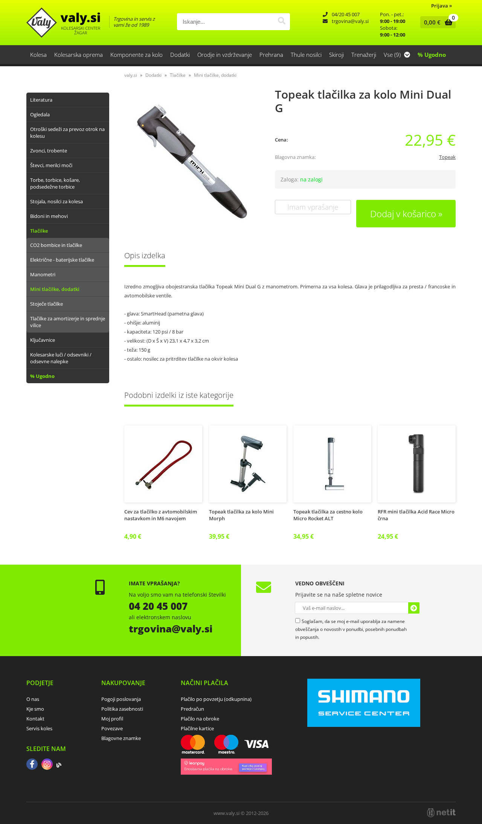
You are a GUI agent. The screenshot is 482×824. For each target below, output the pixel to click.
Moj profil (112, 718)
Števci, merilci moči (51, 165)
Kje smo (35, 708)
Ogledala (40, 114)
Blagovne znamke (121, 738)
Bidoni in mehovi (49, 216)
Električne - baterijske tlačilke (62, 259)
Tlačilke (39, 230)
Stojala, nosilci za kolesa (56, 201)
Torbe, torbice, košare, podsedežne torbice (55, 183)
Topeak (447, 157)
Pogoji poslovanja (121, 699)
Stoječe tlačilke (46, 303)
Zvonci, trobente (48, 150)
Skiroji (336, 54)
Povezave (112, 728)
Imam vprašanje (312, 207)
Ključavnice (42, 340)
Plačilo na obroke (200, 718)
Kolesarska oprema (78, 54)
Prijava (441, 5)
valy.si (130, 75)
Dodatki (180, 54)
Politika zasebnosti (122, 708)
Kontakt (35, 718)
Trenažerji (363, 54)
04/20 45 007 (346, 14)
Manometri (42, 274)
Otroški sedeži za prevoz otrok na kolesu (67, 132)
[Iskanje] (281, 21)
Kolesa (38, 54)
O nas (32, 699)
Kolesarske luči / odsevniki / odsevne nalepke (61, 358)
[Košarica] (436, 22)
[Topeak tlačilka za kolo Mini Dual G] (192, 161)
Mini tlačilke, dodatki (54, 289)
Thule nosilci (306, 54)
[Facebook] (32, 765)
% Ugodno (432, 54)
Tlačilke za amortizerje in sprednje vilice (67, 322)
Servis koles (39, 728)
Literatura (41, 99)
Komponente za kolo (136, 54)
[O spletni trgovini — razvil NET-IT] (441, 812)
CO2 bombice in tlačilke (56, 245)
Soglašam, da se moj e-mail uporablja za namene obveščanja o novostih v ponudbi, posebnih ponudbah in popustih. (351, 629)
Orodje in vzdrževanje (224, 54)
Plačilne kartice (197, 728)
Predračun (192, 708)
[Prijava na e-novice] (413, 608)
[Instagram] (47, 765)
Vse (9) (393, 54)
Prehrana (271, 54)
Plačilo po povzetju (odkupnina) (216, 699)
